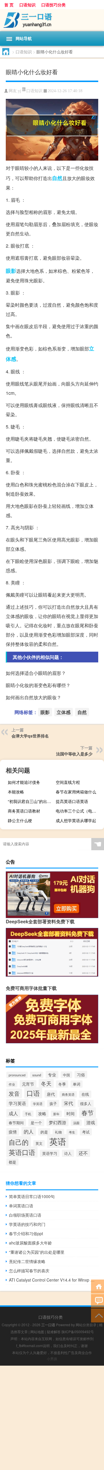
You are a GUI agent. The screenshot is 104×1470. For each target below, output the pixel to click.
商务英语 (68, 1094)
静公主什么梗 (20, 820)
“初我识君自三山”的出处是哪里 (31, 801)
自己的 (19, 1142)
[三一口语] (52, 20)
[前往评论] (97, 1300)
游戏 (90, 1122)
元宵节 (28, 1084)
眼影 (11, 271)
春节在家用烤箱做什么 (76, 792)
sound (36, 1075)
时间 (70, 1113)
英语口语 (22, 1152)
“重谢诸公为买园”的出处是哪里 (36, 1252)
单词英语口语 (21, 1206)
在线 (85, 1094)
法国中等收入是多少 (74, 754)
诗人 (68, 1153)
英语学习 (49, 1153)
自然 (57, 178)
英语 (57, 1141)
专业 (52, 1074)
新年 (56, 1113)
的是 (44, 1132)
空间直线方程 (68, 782)
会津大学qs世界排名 (30, 736)
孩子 (53, 1103)
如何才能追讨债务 (24, 782)
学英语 (37, 1104)
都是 (12, 1162)
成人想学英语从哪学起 (76, 820)
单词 (76, 1084)
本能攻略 (16, 792)
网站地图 (37, 1331)
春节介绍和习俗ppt (26, 1233)
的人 (29, 1131)
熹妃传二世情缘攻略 (27, 1261)
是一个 (36, 1122)
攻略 (42, 1113)
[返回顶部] (97, 1315)
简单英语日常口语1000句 (32, 1196)
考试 (86, 1132)
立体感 (63, 712)
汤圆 (76, 1122)
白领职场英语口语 (25, 1215)
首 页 (9, 5)
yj (19, 91)
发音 (14, 1093)
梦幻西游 (57, 1122)
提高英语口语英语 (72, 801)
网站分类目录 (86, 1324)
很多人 (85, 1103)
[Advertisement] (52, 1418)
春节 (87, 1112)
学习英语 (17, 1103)
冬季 (62, 1084)
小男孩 (52, 1358)
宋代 (68, 1103)
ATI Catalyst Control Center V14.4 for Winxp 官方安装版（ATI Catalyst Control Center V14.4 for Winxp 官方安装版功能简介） (53, 1280)
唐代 (51, 1094)
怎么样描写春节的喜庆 (29, 1270)
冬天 (46, 1083)
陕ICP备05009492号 (78, 1331)
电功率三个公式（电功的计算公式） (79, 811)
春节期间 (16, 1122)
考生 (72, 1132)
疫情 (13, 1132)
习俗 (81, 1074)
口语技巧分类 (53, 5)
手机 (28, 1113)
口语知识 (27, 5)
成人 (13, 1113)
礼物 (58, 1132)
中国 (66, 1074)
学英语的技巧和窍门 (27, 1224)
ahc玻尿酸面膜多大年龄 (30, 1243)
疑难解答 (54, 1331)
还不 (83, 1153)
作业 (12, 1084)
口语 (33, 1092)
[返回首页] (97, 1286)
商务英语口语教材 (24, 811)
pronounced (17, 1075)
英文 (39, 1143)
